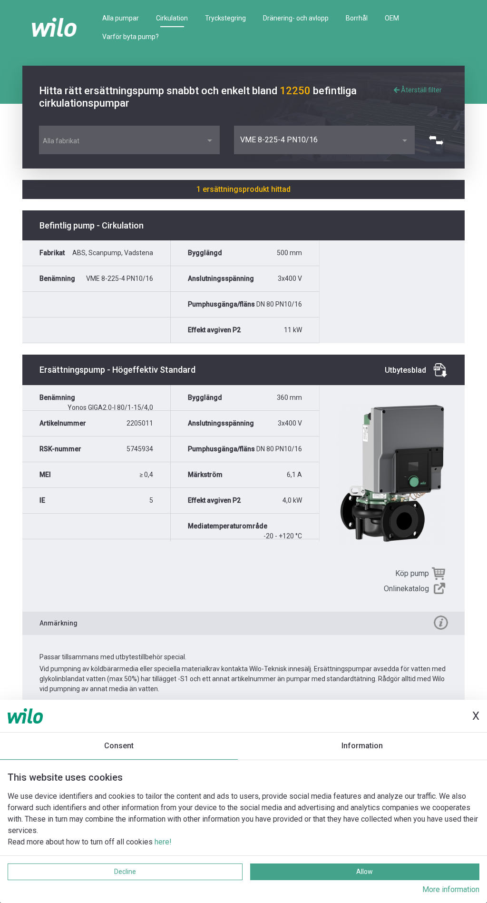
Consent (119, 745)
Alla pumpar (120, 18)
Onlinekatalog (406, 588)
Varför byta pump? (130, 36)
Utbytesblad (405, 370)
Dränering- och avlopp (296, 18)
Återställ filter (420, 90)
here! (163, 841)
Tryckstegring (225, 18)
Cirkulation (172, 18)
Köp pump (412, 573)
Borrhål (357, 18)
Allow (364, 871)
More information (450, 889)
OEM (392, 18)
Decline (125, 871)
